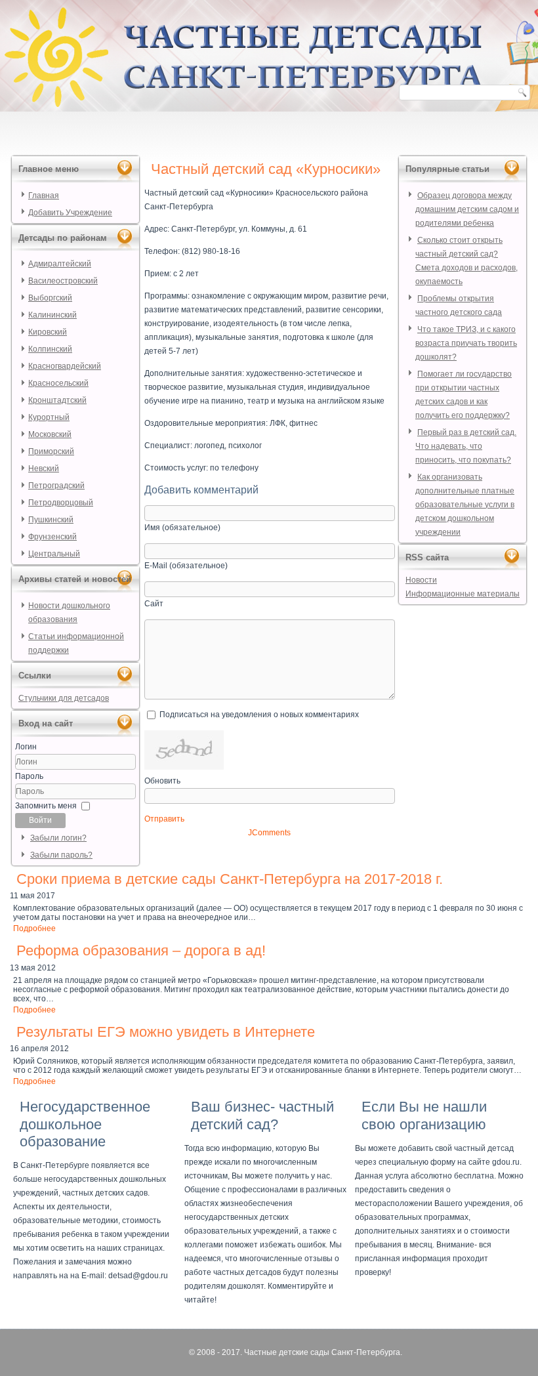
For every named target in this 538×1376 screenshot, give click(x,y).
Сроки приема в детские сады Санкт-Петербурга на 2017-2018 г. (229, 879)
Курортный (49, 417)
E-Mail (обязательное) (186, 565)
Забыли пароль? (61, 855)
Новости (421, 580)
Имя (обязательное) (182, 527)
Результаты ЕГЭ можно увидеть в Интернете (165, 1032)
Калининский (52, 315)
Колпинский (50, 349)
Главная (43, 195)
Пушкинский (50, 519)
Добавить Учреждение (70, 212)
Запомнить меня (46, 805)
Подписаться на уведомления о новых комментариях (259, 714)
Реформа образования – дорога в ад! (141, 950)
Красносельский (58, 383)
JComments (269, 832)
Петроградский (56, 485)
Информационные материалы (462, 593)
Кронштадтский (57, 400)
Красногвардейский (64, 366)
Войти (40, 820)
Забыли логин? (58, 838)
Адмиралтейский (59, 263)
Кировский (47, 332)
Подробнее (34, 928)
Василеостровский (63, 280)
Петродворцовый (60, 502)
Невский (43, 468)
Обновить (162, 780)
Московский (50, 434)
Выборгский (50, 297)
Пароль (29, 776)
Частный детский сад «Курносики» (266, 169)
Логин (26, 746)
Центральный (54, 553)
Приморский (51, 451)
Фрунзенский (52, 536)
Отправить (164, 819)
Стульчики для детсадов (63, 698)
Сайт (153, 603)
